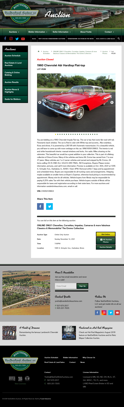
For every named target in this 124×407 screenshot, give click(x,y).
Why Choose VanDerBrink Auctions (52, 38)
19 (94, 134)
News (82, 362)
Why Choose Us (89, 357)
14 (83, 134)
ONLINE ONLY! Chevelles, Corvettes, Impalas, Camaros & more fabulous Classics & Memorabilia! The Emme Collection (75, 52)
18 (92, 134)
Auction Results (12, 82)
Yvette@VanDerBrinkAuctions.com (58, 377)
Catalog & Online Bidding (12, 73)
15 (86, 134)
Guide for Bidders (12, 99)
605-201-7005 (63, 308)
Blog (34, 38)
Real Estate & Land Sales (105, 38)
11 (77, 134)
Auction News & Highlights (12, 90)
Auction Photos (105, 52)
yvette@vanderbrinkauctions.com (68, 301)
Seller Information (62, 32)
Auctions (14, 32)
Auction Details (106, 247)
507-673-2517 (62, 305)
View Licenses (20, 383)
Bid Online (106, 234)
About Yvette (86, 32)
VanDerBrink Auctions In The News (81, 38)
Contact (110, 32)
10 (75, 134)
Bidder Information (38, 32)
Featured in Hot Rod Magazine (95, 327)
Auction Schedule (12, 55)
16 (88, 134)
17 (90, 134)
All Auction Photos (106, 240)
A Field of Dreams (29, 327)
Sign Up (82, 286)
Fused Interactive (45, 399)
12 (79, 134)
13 (81, 134)
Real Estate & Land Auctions (13, 64)
